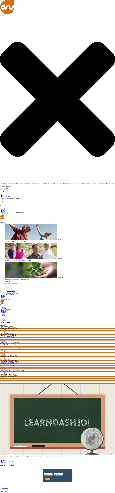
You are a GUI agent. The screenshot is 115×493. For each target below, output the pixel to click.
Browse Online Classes (11, 292)
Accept (1, 198)
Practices (4, 222)
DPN (3, 297)
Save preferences (17, 198)
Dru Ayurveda (5, 312)
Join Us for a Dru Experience (7, 461)
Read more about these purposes (8, 196)
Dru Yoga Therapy (5, 310)
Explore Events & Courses (10, 287)
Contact (3, 208)
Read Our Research (11, 291)
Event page (4, 317)
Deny (5, 198)
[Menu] (0, 206)
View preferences (10, 198)
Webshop (4, 316)
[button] (57, 99)
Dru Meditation (5, 311)
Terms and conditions (6, 489)
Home (3, 307)
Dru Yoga (4, 308)
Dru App (4, 296)
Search (3, 212)
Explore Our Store (10, 294)
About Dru (4, 295)
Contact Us (4, 486)
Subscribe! (47, 479)
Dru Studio (4, 315)
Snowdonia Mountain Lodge (12, 293)
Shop (3, 210)
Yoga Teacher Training (6, 309)
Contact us (4, 462)
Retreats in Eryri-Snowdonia (12, 290)
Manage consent (3, 491)
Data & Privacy (5, 488)
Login (3, 209)
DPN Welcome (5, 314)
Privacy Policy (5, 201)
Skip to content (3, 204)
